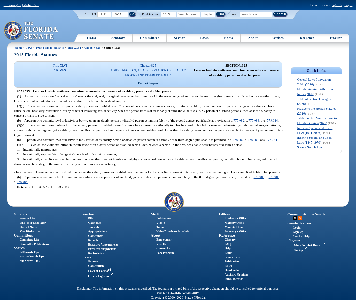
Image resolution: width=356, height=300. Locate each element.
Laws (204, 38)
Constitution (96, 266)
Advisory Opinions (236, 274)
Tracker (335, 38)
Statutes (93, 261)
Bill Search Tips (29, 252)
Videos (160, 222)
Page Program (165, 252)
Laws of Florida (98, 271)
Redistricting (96, 253)
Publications (164, 218)
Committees (149, 38)
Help (228, 248)
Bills (90, 218)
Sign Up (337, 5)
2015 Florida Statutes (50, 47)
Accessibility (190, 292)
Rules (228, 266)
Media (228, 38)
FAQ (228, 244)
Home (92, 38)
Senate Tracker (299, 223)
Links (228, 252)
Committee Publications (34, 244)
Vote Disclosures (30, 231)
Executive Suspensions (102, 249)
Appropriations (98, 231)
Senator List (27, 218)
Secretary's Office (235, 231)
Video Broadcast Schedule (172, 231)
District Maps (28, 227)
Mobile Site (31, 5)
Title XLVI (74, 47)
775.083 (253, 120)
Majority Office (234, 222)
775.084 (272, 120)
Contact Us (163, 248)
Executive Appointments (103, 244)
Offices (278, 38)
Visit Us (161, 244)
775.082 (238, 120)
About (253, 38)
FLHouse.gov (12, 5)
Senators (118, 38)
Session (179, 38)
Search (235, 14)
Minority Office (234, 227)
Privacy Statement (169, 292)
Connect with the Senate (306, 214)
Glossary (230, 239)
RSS (300, 218)
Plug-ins (293, 240)
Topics (160, 227)
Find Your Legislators (33, 222)
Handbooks (232, 270)
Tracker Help (301, 236)
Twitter (295, 218)
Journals (93, 227)
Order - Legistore (99, 276)
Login (348, 5)
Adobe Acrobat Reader (308, 245)
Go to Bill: (91, 14)
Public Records (234, 279)
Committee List (29, 239)
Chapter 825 (92, 47)
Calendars (94, 222)
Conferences (95, 236)
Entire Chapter (148, 83)
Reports (93, 240)
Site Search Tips (30, 260)
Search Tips (232, 257)
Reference (306, 38)
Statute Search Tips (309, 147)
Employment (164, 239)
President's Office (235, 218)
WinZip (298, 250)
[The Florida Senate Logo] (31, 30)
